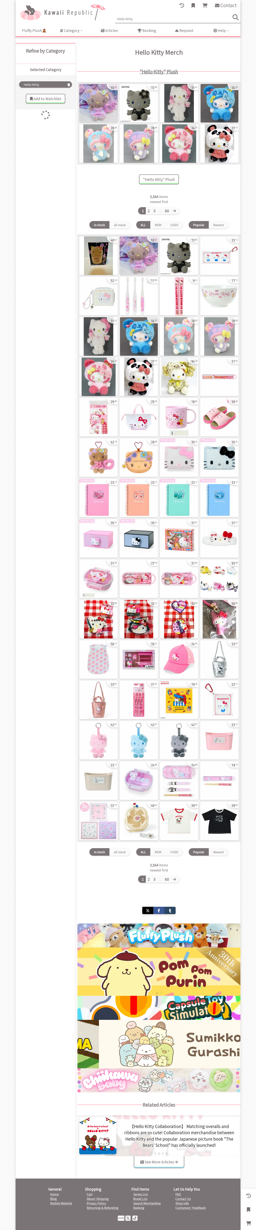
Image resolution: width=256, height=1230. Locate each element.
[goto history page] (182, 5)
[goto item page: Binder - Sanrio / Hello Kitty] (179, 457)
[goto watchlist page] (193, 5)
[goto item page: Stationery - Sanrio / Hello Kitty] (98, 538)
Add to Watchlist (47, 98)
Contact (228, 5)
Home (54, 1194)
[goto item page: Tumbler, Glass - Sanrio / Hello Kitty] (179, 417)
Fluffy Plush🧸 (34, 30)
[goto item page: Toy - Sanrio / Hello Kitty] (179, 538)
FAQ (178, 1194)
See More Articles (159, 1161)
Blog (53, 1198)
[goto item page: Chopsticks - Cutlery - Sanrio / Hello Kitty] (219, 377)
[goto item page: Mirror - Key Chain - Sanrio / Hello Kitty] (98, 619)
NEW (158, 225)
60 (167, 210)
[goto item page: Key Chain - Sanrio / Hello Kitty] (219, 619)
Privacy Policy (96, 1203)
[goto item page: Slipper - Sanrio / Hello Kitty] (219, 417)
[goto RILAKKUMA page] (158, 1044)
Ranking (149, 30)
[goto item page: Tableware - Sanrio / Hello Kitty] (219, 296)
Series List (140, 1194)
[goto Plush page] (158, 935)
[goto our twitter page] (128, 1218)
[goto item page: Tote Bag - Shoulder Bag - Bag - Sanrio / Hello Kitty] (219, 659)
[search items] (235, 17)
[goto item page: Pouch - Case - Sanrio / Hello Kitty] (219, 700)
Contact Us (183, 1198)
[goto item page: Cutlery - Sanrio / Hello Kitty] (179, 296)
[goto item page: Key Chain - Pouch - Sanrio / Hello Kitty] (139, 457)
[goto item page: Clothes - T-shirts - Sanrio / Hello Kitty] (179, 821)
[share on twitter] (147, 910)
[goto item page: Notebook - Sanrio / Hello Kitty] (98, 498)
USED (174, 225)
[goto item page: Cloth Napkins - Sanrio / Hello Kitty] (98, 417)
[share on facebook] (158, 910)
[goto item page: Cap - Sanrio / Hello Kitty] (179, 659)
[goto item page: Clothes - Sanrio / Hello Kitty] (98, 659)
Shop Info (182, 1203)
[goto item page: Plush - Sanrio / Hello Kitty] (98, 103)
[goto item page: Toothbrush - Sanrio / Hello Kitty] (139, 296)
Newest (218, 225)
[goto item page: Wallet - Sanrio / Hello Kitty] (98, 296)
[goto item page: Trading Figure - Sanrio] (219, 579)
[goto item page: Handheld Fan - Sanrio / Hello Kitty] (139, 821)
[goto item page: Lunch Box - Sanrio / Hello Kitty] (98, 579)
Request (186, 30)
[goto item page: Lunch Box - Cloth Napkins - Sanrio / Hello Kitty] (98, 821)
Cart (90, 1194)
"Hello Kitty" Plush (159, 71)
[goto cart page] (205, 5)
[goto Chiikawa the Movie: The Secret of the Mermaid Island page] (158, 972)
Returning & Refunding (102, 1207)
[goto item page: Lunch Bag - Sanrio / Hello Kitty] (139, 417)
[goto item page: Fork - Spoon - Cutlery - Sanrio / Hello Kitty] (139, 579)
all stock (120, 225)
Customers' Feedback (190, 1207)
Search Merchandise (147, 1203)
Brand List (140, 1198)
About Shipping (98, 1198)
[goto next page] (175, 210)
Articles (111, 30)
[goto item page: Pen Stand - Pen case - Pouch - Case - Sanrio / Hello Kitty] (219, 255)
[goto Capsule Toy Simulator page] (158, 1008)
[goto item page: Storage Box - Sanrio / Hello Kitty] (219, 740)
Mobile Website (61, 1203)
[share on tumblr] (170, 910)
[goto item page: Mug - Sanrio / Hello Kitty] (98, 255)
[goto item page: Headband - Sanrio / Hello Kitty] (219, 538)
